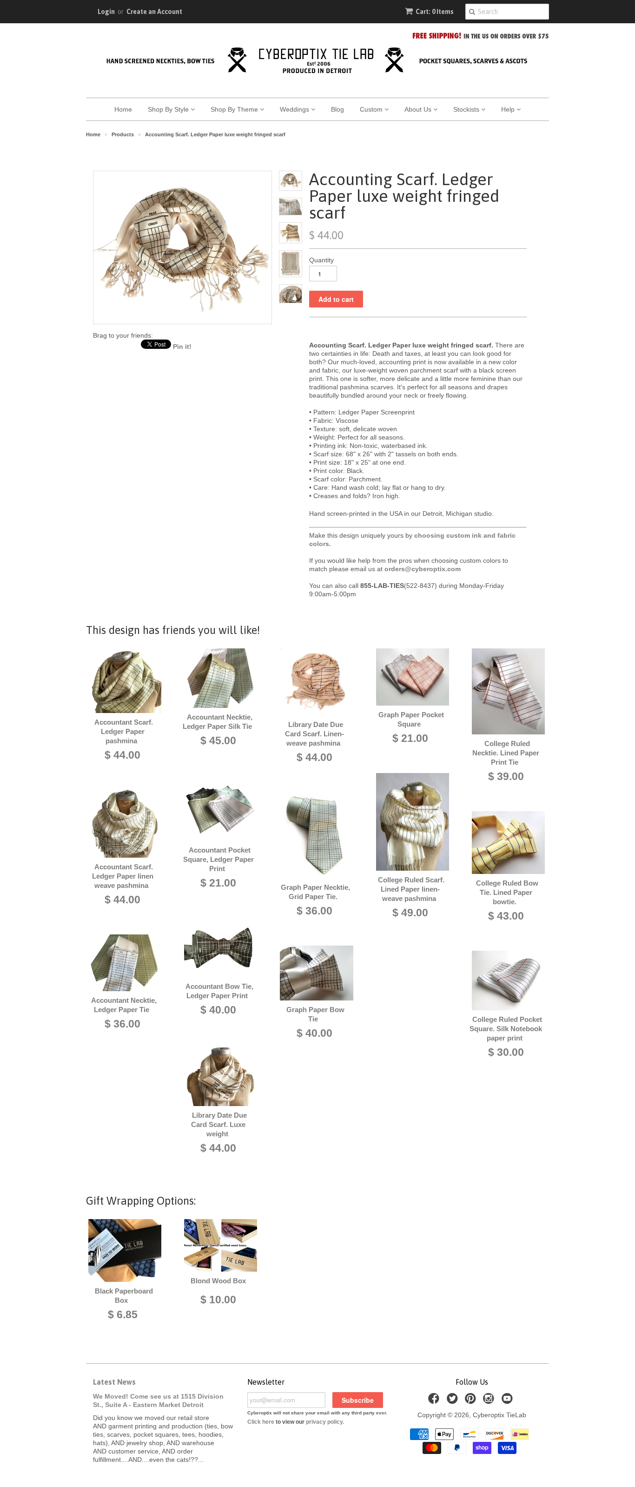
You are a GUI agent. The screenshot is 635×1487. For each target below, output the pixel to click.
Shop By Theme (235, 109)
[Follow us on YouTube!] (509, 1401)
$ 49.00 (410, 913)
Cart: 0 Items (435, 11)
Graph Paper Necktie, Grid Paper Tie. (315, 891)
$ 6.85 (123, 1314)
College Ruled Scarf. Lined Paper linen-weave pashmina (411, 889)
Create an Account (154, 11)
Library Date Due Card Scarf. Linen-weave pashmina (314, 733)
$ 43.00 (506, 916)
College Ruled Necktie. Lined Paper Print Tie (505, 753)
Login (106, 11)
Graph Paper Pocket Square (411, 719)
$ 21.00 (218, 883)
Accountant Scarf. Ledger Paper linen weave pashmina (122, 876)
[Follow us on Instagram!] (490, 1401)
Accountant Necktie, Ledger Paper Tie (124, 1005)
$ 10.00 (218, 1300)
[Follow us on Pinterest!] (472, 1401)
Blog (337, 109)
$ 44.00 (122, 755)
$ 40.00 (218, 1010)
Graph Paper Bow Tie (315, 1014)
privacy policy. (325, 1422)
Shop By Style (169, 109)
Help (508, 109)
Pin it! (182, 346)
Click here (260, 1422)
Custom (372, 109)
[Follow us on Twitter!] (454, 1401)
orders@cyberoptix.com (422, 569)
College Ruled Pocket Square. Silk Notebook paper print (506, 1028)
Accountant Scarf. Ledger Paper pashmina (123, 731)
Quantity (321, 260)
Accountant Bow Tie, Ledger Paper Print (219, 991)
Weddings (295, 109)
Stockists (467, 109)
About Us (418, 109)
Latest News (114, 1382)
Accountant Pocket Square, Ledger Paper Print (218, 859)
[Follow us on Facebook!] (435, 1401)
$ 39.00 (506, 776)
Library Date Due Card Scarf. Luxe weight (219, 1124)
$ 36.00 (122, 1024)
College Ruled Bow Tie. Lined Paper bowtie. (507, 892)
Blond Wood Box (218, 1281)
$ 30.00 (506, 1052)
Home (123, 109)
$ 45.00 (218, 740)
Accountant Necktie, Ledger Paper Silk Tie (217, 721)
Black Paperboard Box (124, 1295)
